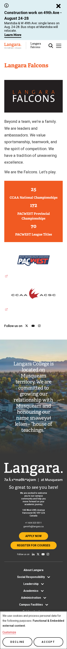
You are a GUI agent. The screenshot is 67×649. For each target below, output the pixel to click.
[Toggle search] (51, 46)
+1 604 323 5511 (33, 523)
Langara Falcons (35, 45)
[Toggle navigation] (59, 46)
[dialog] (33, 630)
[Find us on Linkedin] (33, 554)
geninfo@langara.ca (33, 526)
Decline (17, 641)
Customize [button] (9, 632)
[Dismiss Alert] (58, 6)
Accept (48, 641)
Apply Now (33, 536)
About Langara (33, 570)
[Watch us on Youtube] (43, 554)
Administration (31, 597)
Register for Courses (33, 545)
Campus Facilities (31, 604)
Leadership (31, 584)
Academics (30, 590)
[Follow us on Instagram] (48, 554)
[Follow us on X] (38, 554)
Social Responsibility (31, 577)
